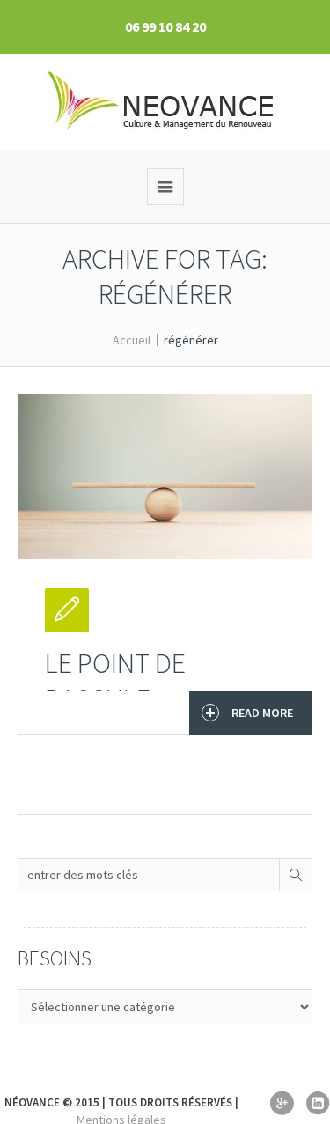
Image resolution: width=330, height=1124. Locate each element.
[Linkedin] (317, 1103)
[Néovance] (165, 102)
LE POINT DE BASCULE (115, 681)
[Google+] (281, 1103)
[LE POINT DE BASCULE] (165, 476)
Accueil (131, 340)
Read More (262, 713)
